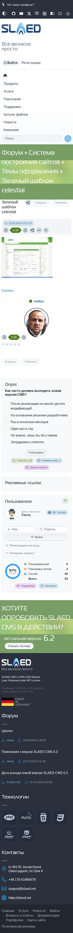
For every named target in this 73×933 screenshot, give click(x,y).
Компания (11, 130)
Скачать (8, 290)
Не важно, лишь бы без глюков (34, 435)
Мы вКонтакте (36, 13)
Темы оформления (31, 171)
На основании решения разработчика (39, 415)
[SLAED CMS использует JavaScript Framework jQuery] (9, 834)
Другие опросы (39, 467)
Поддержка (12, 107)
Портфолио (14, 920)
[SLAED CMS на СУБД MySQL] (26, 817)
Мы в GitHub (13, 13)
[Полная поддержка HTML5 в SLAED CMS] (43, 817)
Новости (10, 122)
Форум (13, 153)
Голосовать (36, 452)
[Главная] (5, 75)
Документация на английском (60, 13)
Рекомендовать (67, 13)
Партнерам (12, 99)
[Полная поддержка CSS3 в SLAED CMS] (60, 817)
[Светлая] (4, 13)
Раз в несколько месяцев (29, 422)
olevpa (10, 740)
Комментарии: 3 (51, 460)
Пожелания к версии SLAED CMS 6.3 (30, 751)
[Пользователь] (39, 230)
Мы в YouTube (21, 13)
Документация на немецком (52, 13)
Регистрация (31, 62)
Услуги (9, 91)
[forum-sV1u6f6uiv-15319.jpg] (27, 276)
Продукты (11, 83)
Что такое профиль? (19, 4)
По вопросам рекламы (19, 926)
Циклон (7, 731)
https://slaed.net (20, 898)
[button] (10, 63)
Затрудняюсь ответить (27, 442)
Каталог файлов (16, 114)
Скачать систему (19, 646)
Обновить (50, 586)
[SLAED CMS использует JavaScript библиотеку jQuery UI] (26, 834)
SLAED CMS (9, 677)
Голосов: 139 (24, 460)
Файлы (55, 911)
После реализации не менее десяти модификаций (38, 406)
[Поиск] (67, 138)
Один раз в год (22, 428)
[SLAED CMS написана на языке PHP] (9, 817)
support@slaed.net (22, 888)
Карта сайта (37, 920)
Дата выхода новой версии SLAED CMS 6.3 (35, 773)
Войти (39, 537)
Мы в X (29, 13)
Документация (48, 915)
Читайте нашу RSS (44, 13)
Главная (8, 911)
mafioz (39, 301)
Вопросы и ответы (19, 915)
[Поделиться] (28, 202)
